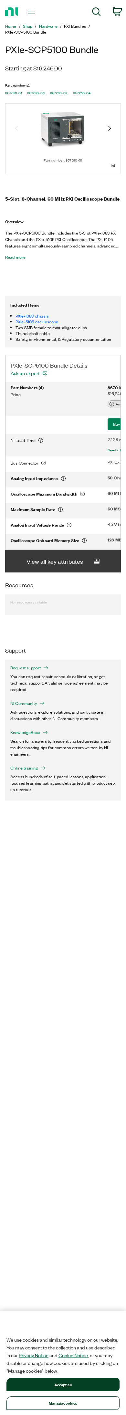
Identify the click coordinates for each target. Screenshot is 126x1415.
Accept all (63, 1384)
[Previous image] (16, 129)
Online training (24, 768)
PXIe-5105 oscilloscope (37, 322)
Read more (15, 257)
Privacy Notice (33, 1355)
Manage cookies (63, 1403)
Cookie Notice (73, 1355)
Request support (25, 668)
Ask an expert (25, 373)
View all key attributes (54, 561)
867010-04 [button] (82, 93)
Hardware (48, 26)
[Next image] (109, 129)
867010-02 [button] (59, 93)
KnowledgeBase (25, 732)
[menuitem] (96, 13)
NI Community (23, 703)
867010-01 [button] (13, 93)
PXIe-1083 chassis (32, 316)
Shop (28, 26)
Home (10, 26)
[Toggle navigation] (32, 12)
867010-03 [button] (36, 93)
